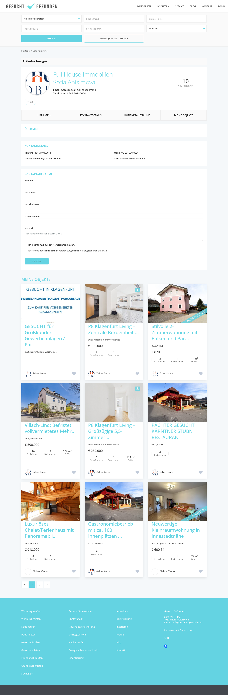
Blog (193, 6)
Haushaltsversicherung (82, 626)
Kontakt (207, 6)
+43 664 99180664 (74, 93)
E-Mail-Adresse (32, 204)
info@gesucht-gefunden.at (187, 622)
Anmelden (122, 611)
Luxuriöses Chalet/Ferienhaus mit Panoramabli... (49, 530)
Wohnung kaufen (31, 611)
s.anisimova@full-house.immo (78, 89)
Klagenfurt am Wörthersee (43, 351)
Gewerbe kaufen (30, 642)
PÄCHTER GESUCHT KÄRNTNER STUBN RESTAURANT (173, 431)
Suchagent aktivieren (114, 38)
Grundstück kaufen (32, 657)
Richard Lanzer (167, 373)
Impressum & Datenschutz (179, 630)
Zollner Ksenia (39, 373)
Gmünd (34, 543)
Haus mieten (28, 634)
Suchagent (27, 673)
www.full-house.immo (134, 158)
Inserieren (163, 6)
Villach (30, 101)
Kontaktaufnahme (137, 115)
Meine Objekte (183, 115)
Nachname (30, 192)
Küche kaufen (76, 642)
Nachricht (29, 228)
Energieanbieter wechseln (83, 650)
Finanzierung (76, 657)
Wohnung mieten (31, 618)
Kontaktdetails (90, 115)
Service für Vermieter (81, 611)
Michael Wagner (40, 570)
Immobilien (144, 6)
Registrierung (124, 618)
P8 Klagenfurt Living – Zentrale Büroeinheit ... (113, 329)
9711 (90, 543)
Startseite (25, 50)
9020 (27, 351)
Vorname (29, 179)
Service (179, 6)
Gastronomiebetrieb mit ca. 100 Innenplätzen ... (110, 530)
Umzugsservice (77, 634)
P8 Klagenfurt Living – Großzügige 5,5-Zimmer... (111, 431)
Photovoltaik (75, 618)
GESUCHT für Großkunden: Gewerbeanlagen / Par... (45, 335)
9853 (27, 543)
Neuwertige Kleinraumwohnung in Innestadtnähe (176, 530)
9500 (154, 345)
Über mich (44, 115)
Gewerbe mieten (30, 650)
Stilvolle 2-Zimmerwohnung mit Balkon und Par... (175, 332)
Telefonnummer (33, 216)
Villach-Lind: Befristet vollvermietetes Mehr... (50, 428)
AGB (166, 637)
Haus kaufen (28, 626)
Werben (121, 634)
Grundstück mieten (32, 665)
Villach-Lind (36, 438)
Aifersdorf (98, 543)
